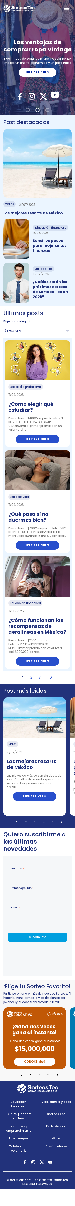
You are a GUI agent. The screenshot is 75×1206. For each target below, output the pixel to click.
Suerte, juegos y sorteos (19, 1116)
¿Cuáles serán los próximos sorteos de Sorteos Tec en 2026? (50, 289)
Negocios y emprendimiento (18, 1128)
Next (62, 822)
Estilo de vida (56, 1126)
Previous (17, 822)
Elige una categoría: (17, 321)
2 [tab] (37, 110)
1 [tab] (28, 110)
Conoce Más (34, 1061)
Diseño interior (56, 1146)
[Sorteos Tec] (37, 1088)
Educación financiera (19, 1104)
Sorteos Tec (56, 1114)
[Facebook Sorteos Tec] (20, 96)
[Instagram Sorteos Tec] (32, 96)
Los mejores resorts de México (33, 213)
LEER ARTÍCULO (37, 72)
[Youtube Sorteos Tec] (55, 96)
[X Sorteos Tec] (43, 96)
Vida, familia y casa (56, 1102)
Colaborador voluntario (19, 1148)
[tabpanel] (37, 57)
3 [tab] (47, 110)
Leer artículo (37, 439)
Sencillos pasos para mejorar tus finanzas (49, 245)
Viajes (56, 1138)
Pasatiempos (19, 1138)
